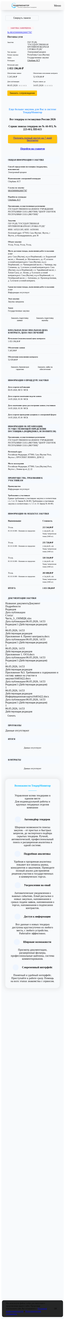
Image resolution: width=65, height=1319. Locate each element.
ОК (55, 1308)
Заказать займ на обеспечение (45, 368)
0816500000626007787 (17, 191)
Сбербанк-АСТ (33, 60)
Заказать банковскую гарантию (20, 368)
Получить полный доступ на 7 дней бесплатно (32, 139)
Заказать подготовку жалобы (45, 319)
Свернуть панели (22, 18)
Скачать (12, 715)
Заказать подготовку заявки (19, 319)
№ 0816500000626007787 (19, 32)
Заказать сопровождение (22, 93)
